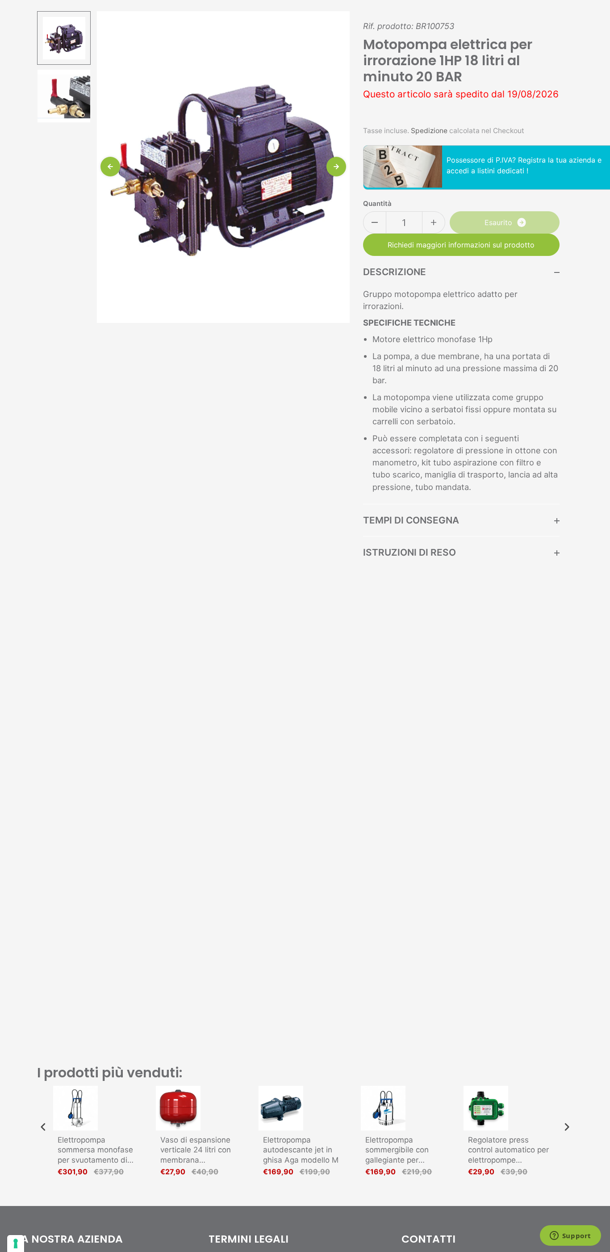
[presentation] (43, 1127)
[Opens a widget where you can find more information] (570, 1236)
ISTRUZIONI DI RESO (409, 552)
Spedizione (429, 130)
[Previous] (110, 166)
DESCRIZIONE (394, 271)
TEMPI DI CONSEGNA (411, 520)
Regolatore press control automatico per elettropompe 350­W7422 (508, 1149)
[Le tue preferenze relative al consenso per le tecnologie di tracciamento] (15, 1243)
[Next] (336, 166)
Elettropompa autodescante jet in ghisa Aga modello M (300, 1149)
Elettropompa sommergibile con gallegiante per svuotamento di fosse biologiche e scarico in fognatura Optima (405, 1149)
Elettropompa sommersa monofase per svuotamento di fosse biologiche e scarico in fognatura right (95, 1149)
